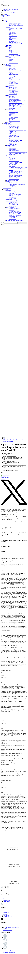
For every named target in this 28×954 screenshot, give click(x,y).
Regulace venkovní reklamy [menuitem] (15, 171)
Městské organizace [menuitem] (13, 76)
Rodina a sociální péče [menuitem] (14, 136)
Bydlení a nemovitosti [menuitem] (14, 126)
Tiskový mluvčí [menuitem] (12, 197)
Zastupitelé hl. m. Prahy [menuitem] (14, 204)
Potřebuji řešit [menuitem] (6, 123)
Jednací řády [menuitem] (12, 118)
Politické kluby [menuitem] (12, 113)
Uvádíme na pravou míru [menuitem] (15, 79)
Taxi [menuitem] (10, 34)
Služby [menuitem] (10, 47)
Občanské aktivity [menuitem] (13, 131)
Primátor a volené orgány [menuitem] (12, 201)
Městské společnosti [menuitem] (13, 74)
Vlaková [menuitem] (11, 30)
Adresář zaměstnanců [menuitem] (14, 150)
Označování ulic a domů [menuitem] (14, 172)
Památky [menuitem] (11, 60)
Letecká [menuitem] (11, 37)
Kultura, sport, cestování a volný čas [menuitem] (17, 130)
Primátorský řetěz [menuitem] (13, 94)
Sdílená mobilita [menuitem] (13, 38)
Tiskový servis (6, 901)
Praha (4, 438)
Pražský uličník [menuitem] (12, 164)
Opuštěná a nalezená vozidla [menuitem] (15, 43)
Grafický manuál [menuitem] (13, 182)
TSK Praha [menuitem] (11, 210)
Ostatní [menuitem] (10, 132)
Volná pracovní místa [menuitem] (14, 179)
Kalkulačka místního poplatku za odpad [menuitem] (18, 152)
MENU (2, 224)
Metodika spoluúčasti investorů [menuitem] (16, 25)
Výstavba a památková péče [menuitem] (15, 140)
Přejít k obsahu (6, 1)
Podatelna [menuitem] (11, 193)
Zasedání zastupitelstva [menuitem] (14, 110)
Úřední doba (6, 912)
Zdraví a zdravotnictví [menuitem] (14, 141)
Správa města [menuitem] (6, 64)
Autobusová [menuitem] (12, 32)
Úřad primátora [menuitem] (12, 90)
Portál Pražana (14, 13)
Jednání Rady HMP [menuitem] (13, 96)
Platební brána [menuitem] (12, 148)
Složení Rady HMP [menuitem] (13, 203)
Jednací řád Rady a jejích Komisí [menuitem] (16, 104)
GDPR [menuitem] (10, 72)
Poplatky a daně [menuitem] (12, 135)
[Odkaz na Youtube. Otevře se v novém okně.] (5, 948)
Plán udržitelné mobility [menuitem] (14, 42)
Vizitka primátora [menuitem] (13, 87)
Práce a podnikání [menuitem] (13, 134)
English (5, 14)
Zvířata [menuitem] (10, 143)
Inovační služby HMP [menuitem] (14, 161)
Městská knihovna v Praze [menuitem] (15, 216)
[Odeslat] (22, 223)
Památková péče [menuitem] (13, 163)
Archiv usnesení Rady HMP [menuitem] (15, 103)
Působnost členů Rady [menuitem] (14, 99)
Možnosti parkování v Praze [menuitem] (15, 162)
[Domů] (4, 437)
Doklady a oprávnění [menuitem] (14, 127)
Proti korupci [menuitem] (12, 81)
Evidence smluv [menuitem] (12, 82)
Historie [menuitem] (11, 59)
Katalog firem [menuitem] (12, 154)
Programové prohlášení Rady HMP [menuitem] (17, 100)
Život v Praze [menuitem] (9, 46)
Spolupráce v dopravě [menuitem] (14, 41)
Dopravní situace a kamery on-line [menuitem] (17, 153)
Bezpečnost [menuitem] (11, 51)
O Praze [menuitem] (5, 20)
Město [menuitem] (7, 56)
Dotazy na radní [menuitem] (12, 206)
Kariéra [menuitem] (11, 77)
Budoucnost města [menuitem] (10, 21)
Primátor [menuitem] (8, 86)
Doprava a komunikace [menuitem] (14, 128)
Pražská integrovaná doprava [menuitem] (15, 28)
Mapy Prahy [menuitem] (9, 45)
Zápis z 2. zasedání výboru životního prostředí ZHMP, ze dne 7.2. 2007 (13, 440)
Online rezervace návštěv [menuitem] (15, 146)
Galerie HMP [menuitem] (12, 217)
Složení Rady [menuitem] (12, 97)
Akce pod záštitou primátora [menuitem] (15, 88)
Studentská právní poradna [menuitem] (15, 186)
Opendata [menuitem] (11, 85)
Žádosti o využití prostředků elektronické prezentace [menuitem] (15, 176)
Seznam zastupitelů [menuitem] (13, 112)
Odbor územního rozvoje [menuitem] (15, 23)
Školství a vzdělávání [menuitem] (14, 139)
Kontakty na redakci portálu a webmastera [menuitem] (15, 220)
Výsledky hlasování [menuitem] (13, 117)
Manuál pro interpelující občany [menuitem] (16, 119)
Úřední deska (6, 915)
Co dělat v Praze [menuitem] (7, 188)
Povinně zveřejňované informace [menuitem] (16, 70)
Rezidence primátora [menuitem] (14, 91)
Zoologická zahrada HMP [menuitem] (15, 212)
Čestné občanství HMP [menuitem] (14, 121)
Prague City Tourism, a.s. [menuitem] (15, 215)
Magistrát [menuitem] (8, 65)
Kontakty (5, 899)
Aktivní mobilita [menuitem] (13, 36)
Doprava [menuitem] (8, 27)
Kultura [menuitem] (11, 61)
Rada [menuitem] (7, 95)
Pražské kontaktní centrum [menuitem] (15, 194)
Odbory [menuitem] (11, 73)
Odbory (5, 914)
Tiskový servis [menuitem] (12, 69)
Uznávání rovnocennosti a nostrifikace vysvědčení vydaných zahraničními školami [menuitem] (18, 169)
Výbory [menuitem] (11, 114)
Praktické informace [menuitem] (13, 63)
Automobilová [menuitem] (12, 33)
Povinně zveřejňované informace (10, 9)
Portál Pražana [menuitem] (12, 149)
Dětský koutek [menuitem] (12, 198)
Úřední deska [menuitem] (12, 68)
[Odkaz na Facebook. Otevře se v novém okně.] (5, 937)
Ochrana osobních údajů (9, 950)
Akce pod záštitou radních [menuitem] (15, 106)
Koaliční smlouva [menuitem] (13, 108)
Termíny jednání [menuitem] (13, 101)
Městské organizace (7, 930)
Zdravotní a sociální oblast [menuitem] (15, 55)
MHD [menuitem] (10, 29)
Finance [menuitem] (11, 78)
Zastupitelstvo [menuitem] (9, 109)
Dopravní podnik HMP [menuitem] (14, 208)
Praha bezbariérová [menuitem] (13, 54)
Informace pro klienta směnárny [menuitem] (16, 177)
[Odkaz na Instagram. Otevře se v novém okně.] (5, 941)
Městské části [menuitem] (9, 122)
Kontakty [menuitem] (5, 189)
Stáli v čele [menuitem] (11, 92)
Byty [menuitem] (10, 48)
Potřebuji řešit (6, 900)
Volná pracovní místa (8, 916)
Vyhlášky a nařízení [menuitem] (13, 83)
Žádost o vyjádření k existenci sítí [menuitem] (16, 173)
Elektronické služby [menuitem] (10, 145)
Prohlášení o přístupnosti (9, 952)
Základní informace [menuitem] (13, 57)
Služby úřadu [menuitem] (9, 125)
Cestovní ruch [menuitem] (12, 158)
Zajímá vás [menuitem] (8, 155)
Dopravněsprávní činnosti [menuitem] (12, 180)
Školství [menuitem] (11, 50)
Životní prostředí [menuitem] (13, 52)
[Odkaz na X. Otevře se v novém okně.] (5, 944)
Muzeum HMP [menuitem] (12, 219)
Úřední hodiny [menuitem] (12, 192)
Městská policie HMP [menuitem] (14, 211)
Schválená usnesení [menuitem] (13, 115)
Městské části (6, 10)
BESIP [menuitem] (10, 39)
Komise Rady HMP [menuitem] (13, 105)
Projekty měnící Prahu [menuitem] (14, 24)
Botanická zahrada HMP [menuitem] (14, 213)
